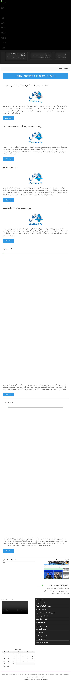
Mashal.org (60, 68)
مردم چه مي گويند (42, 626)
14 (32, 656)
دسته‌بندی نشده (41, 609)
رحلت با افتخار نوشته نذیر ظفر (59, 585)
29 (4, 663)
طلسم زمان (48, 53)
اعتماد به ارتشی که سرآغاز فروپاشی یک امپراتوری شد (26, 85)
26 (23, 661)
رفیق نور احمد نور (10, 167)
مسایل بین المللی (42, 635)
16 (8, 658)
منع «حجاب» (8, 403)
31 (13, 663)
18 (18, 658)
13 (27, 656)
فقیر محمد (7, 249)
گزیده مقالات (40, 622)
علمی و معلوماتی (42, 619)
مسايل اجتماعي (41, 629)
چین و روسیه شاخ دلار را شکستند (17, 208)
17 (13, 658)
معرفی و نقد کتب (42, 642)
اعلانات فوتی (40, 603)
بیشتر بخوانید (8, 118)
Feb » (8, 666)
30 (8, 663)
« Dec (4, 666)
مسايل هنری (40, 632)
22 (4, 661)
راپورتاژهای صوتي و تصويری (45, 612)
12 (23, 656)
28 (32, 661)
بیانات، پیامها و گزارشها (43, 606)
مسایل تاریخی (41, 639)
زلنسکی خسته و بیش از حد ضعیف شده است (22, 126)
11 (18, 656)
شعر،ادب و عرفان (42, 616)
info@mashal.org (44, 679)
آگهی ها (42, 677)
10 (13, 656)
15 (4, 658)
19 (23, 658)
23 (8, 661)
